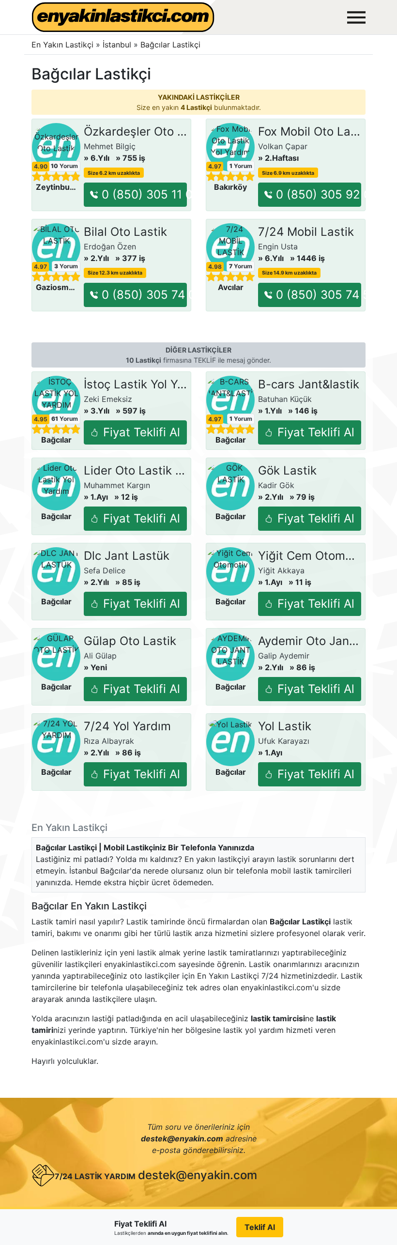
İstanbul (118, 44)
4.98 (215, 267)
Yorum (64, 165)
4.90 (40, 166)
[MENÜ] (356, 17)
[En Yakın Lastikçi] (122, 17)
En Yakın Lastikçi (62, 44)
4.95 (40, 419)
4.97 (214, 166)
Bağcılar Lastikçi (170, 44)
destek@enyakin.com (197, 1175)
